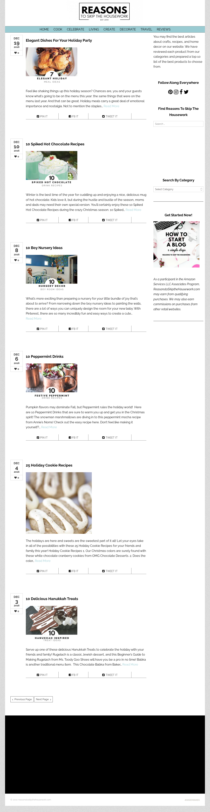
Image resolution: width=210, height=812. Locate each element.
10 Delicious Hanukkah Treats (52, 599)
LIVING (94, 29)
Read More (111, 106)
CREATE (109, 29)
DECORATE (128, 29)
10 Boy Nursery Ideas (44, 247)
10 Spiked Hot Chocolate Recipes (55, 144)
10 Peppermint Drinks (44, 356)
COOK (57, 29)
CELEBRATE (75, 29)
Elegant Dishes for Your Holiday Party (59, 40)
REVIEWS (163, 29)
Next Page (42, 699)
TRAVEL (146, 29)
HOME (44, 29)
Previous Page (23, 699)
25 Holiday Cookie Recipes (49, 465)
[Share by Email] (138, 116)
